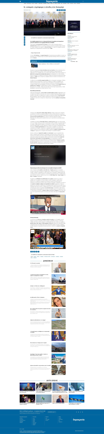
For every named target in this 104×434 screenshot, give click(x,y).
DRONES (35, 256)
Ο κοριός (60, 418)
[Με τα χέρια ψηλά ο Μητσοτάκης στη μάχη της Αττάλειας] (59, 359)
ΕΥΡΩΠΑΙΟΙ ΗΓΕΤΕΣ (47, 256)
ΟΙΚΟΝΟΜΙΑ (69, 53)
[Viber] (61, 10)
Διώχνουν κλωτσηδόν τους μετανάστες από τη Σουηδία (40, 365)
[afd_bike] (44, 387)
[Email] (65, 10)
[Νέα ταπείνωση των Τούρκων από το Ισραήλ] (59, 347)
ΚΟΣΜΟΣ (69, 44)
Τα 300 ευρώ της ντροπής (35, 263)
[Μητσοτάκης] (59, 313)
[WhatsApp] (63, 10)
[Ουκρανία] (76, 399)
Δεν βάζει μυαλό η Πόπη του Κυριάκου (37, 297)
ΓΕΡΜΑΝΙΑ (41, 256)
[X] (59, 10)
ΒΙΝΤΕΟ (38, 256)
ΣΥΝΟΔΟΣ (35, 257)
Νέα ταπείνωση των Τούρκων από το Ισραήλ (38, 342)
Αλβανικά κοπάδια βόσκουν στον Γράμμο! (38, 320)
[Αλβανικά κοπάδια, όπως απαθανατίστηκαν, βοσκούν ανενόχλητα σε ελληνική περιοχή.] (59, 325)
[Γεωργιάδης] (59, 290)
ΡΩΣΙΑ (32, 257)
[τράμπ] (60, 399)
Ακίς (59, 420)
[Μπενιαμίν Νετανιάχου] (27, 387)
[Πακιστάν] (44, 399)
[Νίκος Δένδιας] (59, 336)
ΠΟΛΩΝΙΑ (61, 256)
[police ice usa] (27, 399)
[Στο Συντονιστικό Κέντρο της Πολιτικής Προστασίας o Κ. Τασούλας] (59, 268)
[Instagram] (78, 412)
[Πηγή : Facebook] (59, 302)
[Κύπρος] (60, 387)
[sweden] (59, 370)
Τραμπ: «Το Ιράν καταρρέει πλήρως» (58, 403)
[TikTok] (80, 412)
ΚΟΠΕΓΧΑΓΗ (53, 256)
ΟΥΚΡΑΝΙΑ (57, 256)
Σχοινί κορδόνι (61, 419)
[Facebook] (57, 10)
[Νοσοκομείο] (76, 387)
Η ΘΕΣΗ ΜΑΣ (69, 57)
